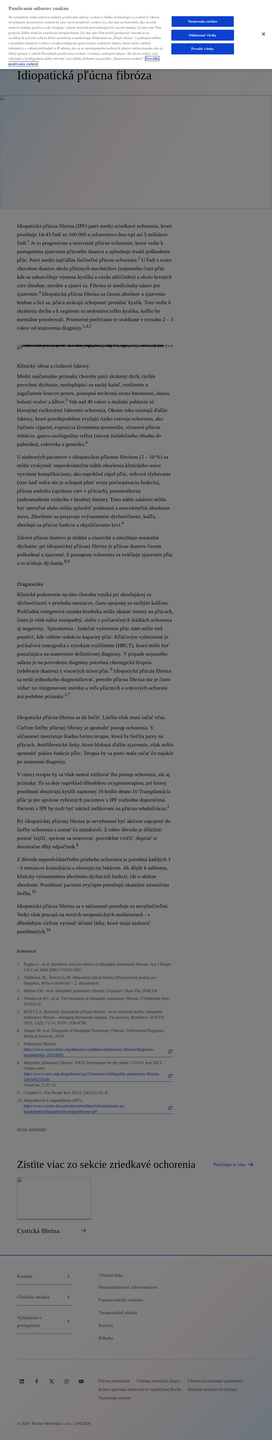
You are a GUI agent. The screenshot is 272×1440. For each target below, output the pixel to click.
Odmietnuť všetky (202, 35)
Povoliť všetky (202, 49)
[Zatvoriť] (263, 34)
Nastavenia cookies (202, 21)
